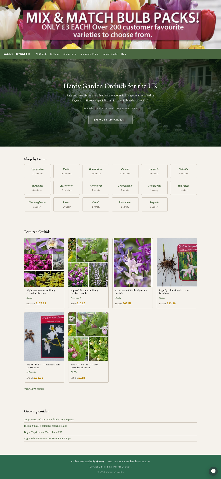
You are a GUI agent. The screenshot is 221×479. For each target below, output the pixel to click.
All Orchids (41, 54)
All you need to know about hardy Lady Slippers (49, 419)
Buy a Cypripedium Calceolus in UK (43, 432)
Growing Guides (110, 54)
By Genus (55, 54)
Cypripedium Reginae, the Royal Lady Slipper (47, 438)
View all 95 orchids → (35, 388)
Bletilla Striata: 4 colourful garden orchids (45, 425)
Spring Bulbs (69, 54)
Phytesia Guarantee (122, 466)
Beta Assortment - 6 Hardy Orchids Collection (84, 366)
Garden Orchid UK (17, 54)
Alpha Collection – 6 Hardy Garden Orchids (84, 292)
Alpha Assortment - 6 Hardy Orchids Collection (41, 292)
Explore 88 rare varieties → (110, 119)
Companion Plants (89, 54)
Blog (123, 54)
